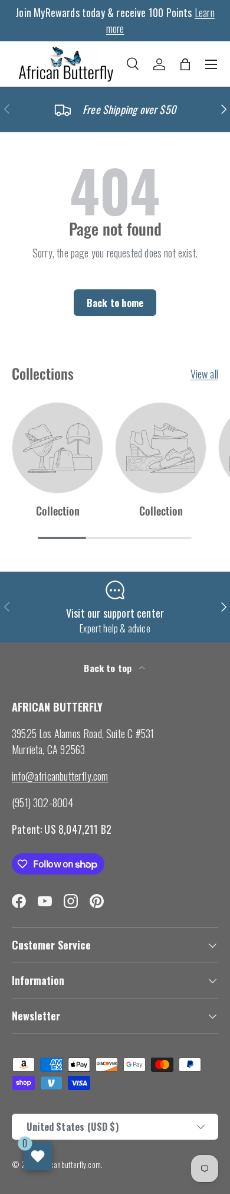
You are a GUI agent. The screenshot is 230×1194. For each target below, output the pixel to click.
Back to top (109, 668)
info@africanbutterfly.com (60, 776)
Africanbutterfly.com (70, 1164)
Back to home (115, 302)
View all (204, 373)
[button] (185, 64)
